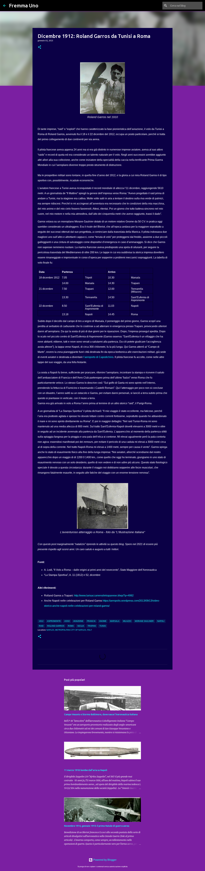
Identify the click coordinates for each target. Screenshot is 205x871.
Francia (91, 621)
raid (41, 626)
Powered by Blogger (104, 859)
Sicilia (80, 626)
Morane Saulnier (144, 621)
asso (67, 621)
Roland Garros (55, 626)
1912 (41, 621)
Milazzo (127, 621)
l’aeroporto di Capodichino (98, 357)
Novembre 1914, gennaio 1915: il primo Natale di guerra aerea (96, 826)
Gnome (102, 621)
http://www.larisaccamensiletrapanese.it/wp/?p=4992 (104, 595)
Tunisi (102, 626)
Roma (71, 626)
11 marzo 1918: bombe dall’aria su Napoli (85, 770)
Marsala (114, 621)
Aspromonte (54, 621)
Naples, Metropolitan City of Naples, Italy (69, 630)
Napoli (160, 621)
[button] (39, 47)
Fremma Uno (23, 5)
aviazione (78, 621)
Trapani (92, 626)
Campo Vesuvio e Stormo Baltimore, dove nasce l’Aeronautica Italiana (101, 714)
